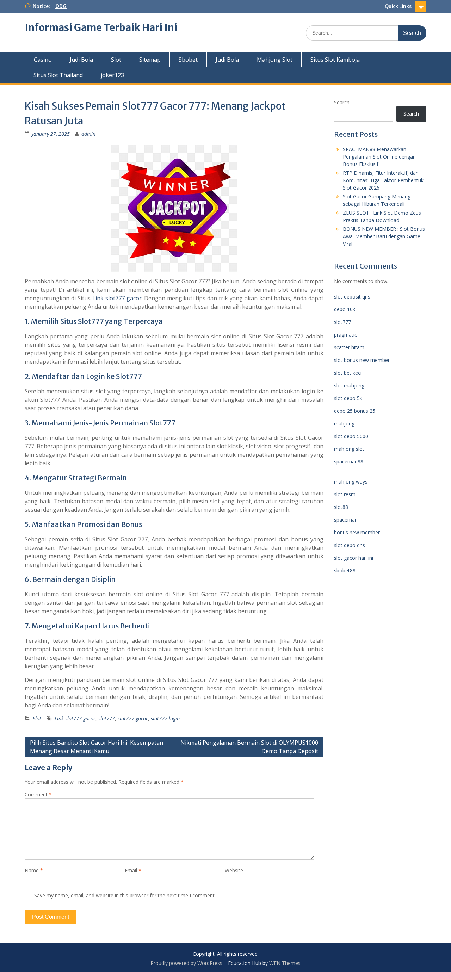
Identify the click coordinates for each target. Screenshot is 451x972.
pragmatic (345, 334)
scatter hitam (349, 347)
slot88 (341, 507)
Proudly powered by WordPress (186, 963)
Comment (38, 794)
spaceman (346, 519)
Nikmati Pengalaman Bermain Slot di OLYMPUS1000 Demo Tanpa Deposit (249, 747)
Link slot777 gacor (117, 298)
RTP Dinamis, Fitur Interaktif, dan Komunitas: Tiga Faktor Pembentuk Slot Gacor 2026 (383, 180)
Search (342, 102)
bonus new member (357, 532)
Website (234, 870)
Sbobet (188, 59)
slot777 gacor (133, 718)
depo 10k (344, 309)
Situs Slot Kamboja (335, 59)
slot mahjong (349, 385)
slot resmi (345, 494)
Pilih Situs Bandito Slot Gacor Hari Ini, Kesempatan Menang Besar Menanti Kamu (96, 747)
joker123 (112, 75)
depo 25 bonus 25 (354, 410)
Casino (43, 59)
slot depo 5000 (351, 436)
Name (34, 870)
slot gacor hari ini (353, 557)
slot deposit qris (352, 296)
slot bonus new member (362, 360)
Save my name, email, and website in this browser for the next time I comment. (125, 895)
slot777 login (165, 718)
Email (133, 870)
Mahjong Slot (274, 59)
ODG (61, 6)
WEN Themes (285, 963)
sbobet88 (345, 570)
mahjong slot (349, 448)
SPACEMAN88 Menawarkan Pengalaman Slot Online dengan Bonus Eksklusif (379, 156)
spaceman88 (348, 461)
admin (88, 133)
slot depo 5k (348, 398)
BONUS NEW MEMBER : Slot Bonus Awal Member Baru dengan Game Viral (384, 236)
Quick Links (398, 6)
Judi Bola (81, 59)
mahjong (344, 423)
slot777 (106, 718)
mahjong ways (350, 481)
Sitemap (150, 59)
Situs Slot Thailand (58, 75)
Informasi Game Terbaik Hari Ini (101, 27)
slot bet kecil (348, 372)
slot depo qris (349, 545)
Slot (116, 59)
